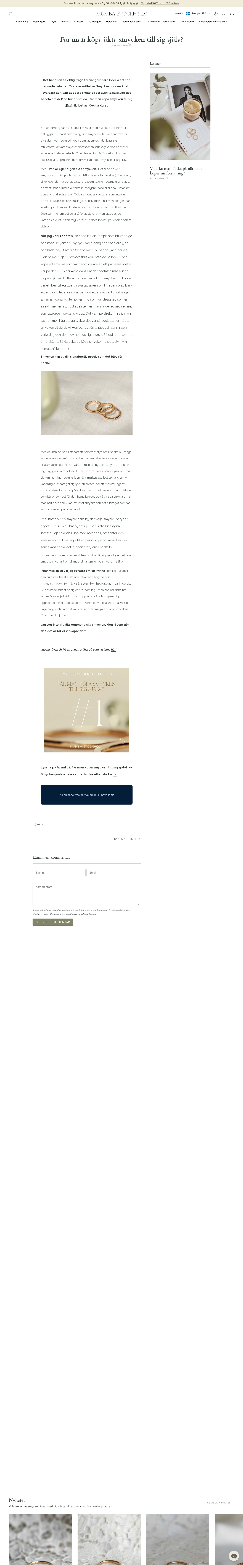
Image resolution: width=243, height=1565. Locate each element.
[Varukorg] (232, 13)
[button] (224, 13)
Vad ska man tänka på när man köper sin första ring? (176, 171)
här (113, 649)
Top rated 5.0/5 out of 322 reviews (160, 3)
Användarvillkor (116, 910)
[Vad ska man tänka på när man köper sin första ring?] (180, 116)
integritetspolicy (99, 910)
